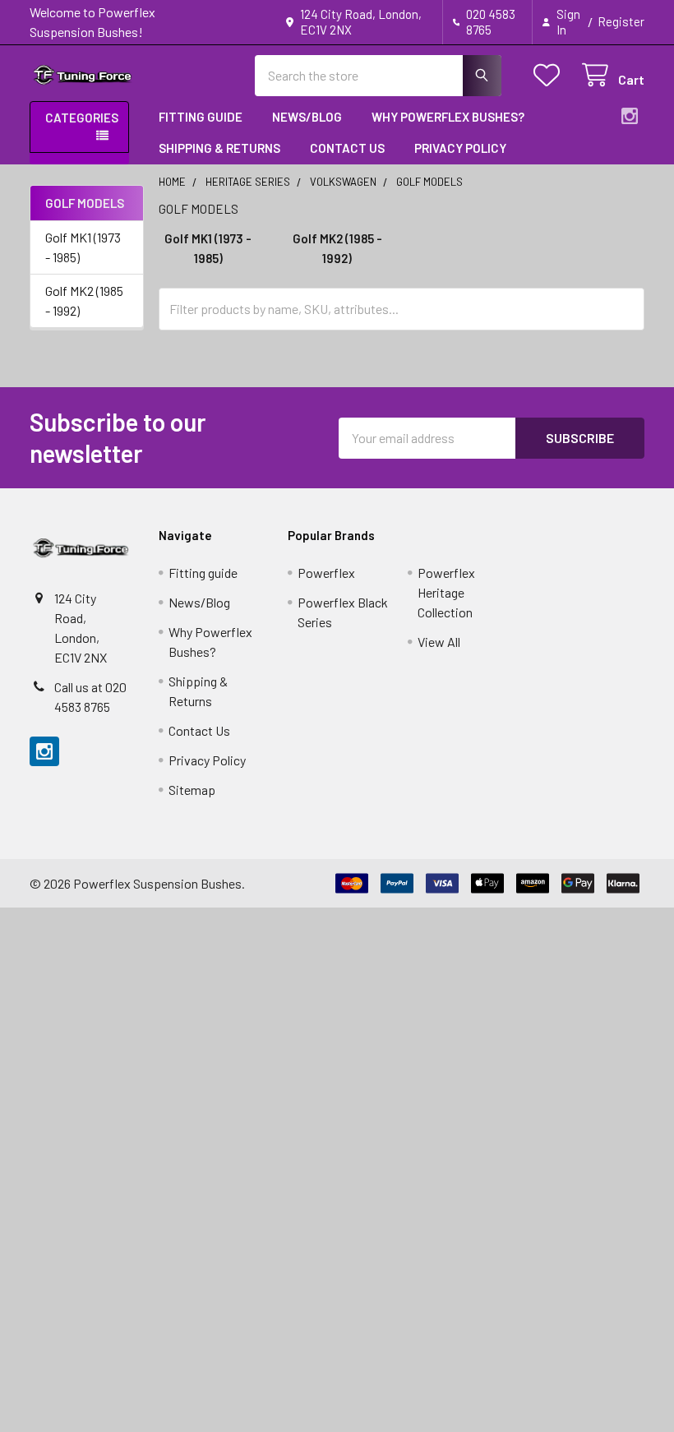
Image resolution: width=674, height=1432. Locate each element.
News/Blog (307, 116)
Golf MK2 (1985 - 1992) (84, 300)
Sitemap (191, 789)
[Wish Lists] (550, 75)
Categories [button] (81, 117)
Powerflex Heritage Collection (446, 592)
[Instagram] (629, 116)
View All (439, 641)
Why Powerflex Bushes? (448, 116)
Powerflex (326, 572)
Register (621, 21)
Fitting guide (200, 116)
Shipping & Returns (219, 148)
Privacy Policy (460, 148)
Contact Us (347, 148)
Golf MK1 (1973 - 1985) (83, 247)
